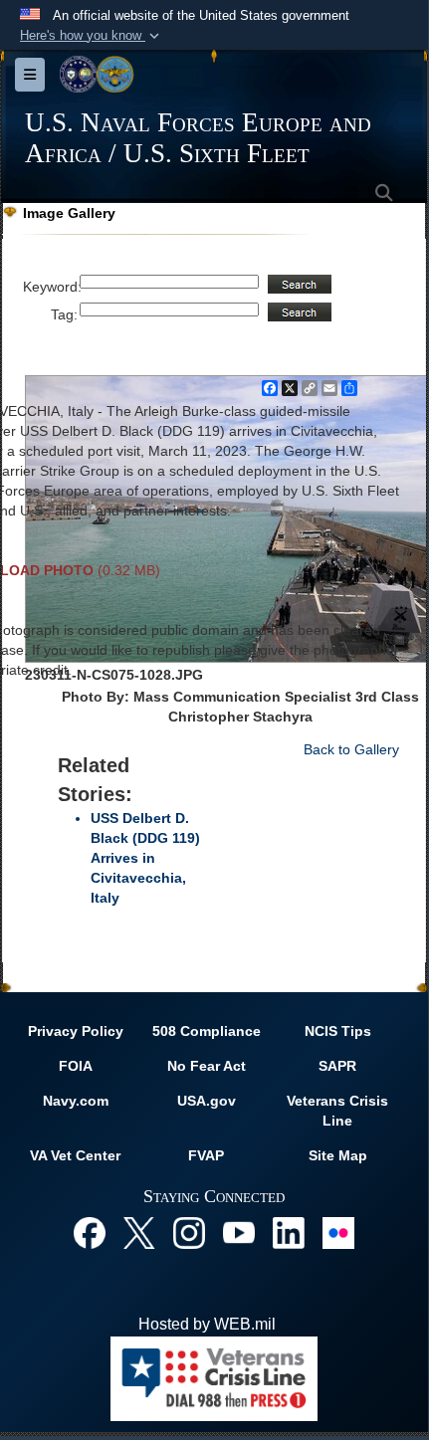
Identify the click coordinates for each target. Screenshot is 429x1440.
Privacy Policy (75, 1031)
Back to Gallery (351, 749)
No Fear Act (206, 1066)
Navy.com (75, 1101)
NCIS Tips (338, 1031)
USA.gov (206, 1101)
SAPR (337, 1066)
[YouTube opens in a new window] (239, 1231)
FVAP (206, 1155)
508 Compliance (206, 1031)
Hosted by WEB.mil (207, 1324)
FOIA (76, 1066)
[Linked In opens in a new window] (289, 1231)
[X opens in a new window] (139, 1231)
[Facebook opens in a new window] (90, 1231)
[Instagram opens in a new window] (189, 1231)
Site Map (338, 1155)
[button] (91, 36)
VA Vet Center (75, 1155)
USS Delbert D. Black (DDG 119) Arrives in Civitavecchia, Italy (145, 858)
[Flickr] (338, 1231)
